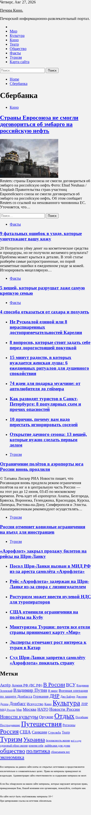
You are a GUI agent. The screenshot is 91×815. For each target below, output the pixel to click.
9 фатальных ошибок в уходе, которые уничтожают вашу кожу (41, 236)
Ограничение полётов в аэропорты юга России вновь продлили (41, 466)
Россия (9, 731)
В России (54, 685)
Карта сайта (19, 62)
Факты (15, 53)
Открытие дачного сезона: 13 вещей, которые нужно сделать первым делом (48, 440)
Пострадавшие (10, 725)
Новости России (64, 709)
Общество (18, 49)
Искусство (35, 704)
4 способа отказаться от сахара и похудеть (44, 311)
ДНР (54, 696)
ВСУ (70, 684)
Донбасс (17, 703)
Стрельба (54, 732)
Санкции (39, 732)
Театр (14, 44)
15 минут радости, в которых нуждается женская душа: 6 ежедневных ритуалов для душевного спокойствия (49, 365)
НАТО (42, 709)
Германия (41, 696)
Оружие (46, 717)
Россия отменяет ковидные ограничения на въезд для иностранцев (42, 529)
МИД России (7, 710)
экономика (12, 757)
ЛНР (84, 704)
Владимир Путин (30, 690)
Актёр (5, 685)
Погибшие (81, 717)
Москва (29, 709)
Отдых (64, 716)
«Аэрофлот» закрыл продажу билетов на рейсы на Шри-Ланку (43, 553)
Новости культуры (19, 716)
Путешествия (41, 724)
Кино (14, 40)
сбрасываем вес (60, 752)
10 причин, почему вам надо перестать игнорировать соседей (44, 422)
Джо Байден (67, 696)
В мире (53, 691)
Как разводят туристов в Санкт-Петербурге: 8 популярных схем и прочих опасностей (45, 404)
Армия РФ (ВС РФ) (27, 685)
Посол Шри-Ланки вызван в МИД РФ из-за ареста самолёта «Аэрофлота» (50, 568)
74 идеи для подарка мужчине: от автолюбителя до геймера (45, 386)
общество (12, 751)
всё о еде (76, 740)
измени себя (36, 745)
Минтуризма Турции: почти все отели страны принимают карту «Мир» (50, 629)
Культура (17, 35)
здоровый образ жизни (14, 745)
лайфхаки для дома (57, 745)
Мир (13, 31)
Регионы (69, 725)
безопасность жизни (58, 740)
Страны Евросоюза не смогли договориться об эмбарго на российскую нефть (39, 124)
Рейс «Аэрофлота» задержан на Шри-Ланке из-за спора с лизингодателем (49, 584)
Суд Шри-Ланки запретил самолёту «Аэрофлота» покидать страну (47, 660)
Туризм (16, 57)
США (25, 732)
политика (38, 751)
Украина (34, 739)
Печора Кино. (11, 10)
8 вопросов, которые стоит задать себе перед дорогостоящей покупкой (50, 345)
